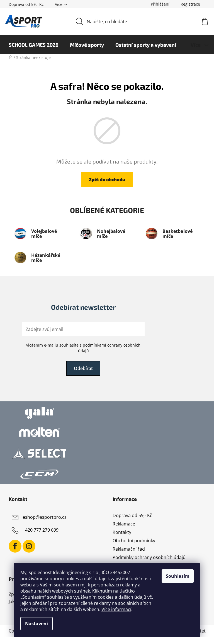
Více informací (116, 609)
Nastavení (36, 624)
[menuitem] (33, 44)
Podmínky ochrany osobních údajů (149, 557)
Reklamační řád (129, 549)
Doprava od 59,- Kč (26, 4)
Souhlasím (177, 576)
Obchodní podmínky (134, 540)
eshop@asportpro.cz (45, 517)
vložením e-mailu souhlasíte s (83, 347)
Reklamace (124, 524)
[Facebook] (15, 546)
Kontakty (122, 532)
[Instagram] (29, 546)
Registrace (190, 4)
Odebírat (83, 368)
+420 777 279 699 (41, 530)
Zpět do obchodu (107, 179)
